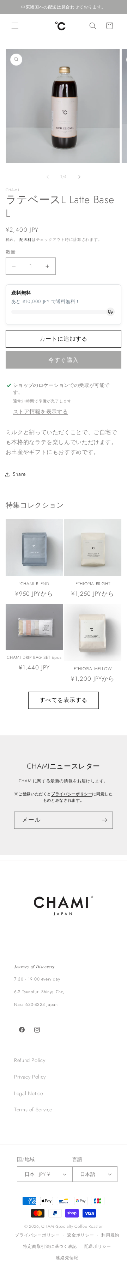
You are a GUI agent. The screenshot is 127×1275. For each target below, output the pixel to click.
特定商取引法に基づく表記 (50, 1246)
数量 (11, 251)
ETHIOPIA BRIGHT (92, 584)
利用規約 (110, 1235)
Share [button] (19, 474)
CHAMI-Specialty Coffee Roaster (72, 1226)
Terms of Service (33, 1109)
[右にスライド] (79, 176)
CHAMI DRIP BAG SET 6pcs (34, 658)
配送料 (25, 239)
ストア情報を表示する (40, 411)
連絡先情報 (67, 1258)
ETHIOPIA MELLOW (93, 669)
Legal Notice (28, 1093)
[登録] (104, 820)
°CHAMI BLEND (34, 584)
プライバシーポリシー (71, 794)
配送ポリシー (97, 1246)
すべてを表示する (63, 700)
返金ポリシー (80, 1235)
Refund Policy (29, 1060)
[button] (15, 26)
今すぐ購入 (63, 360)
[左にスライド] (47, 176)
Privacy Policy (30, 1077)
